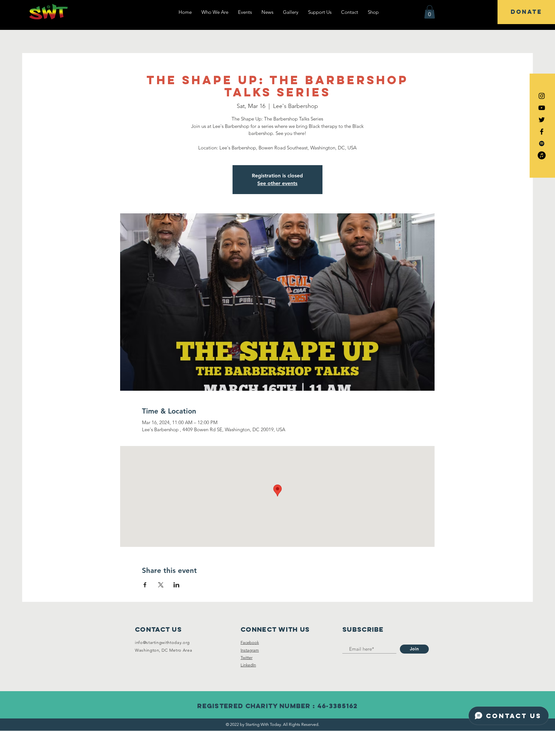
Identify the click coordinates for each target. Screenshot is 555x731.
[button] (429, 12)
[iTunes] (542, 155)
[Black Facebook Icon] (542, 132)
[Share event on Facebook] (145, 584)
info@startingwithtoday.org (162, 642)
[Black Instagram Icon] (542, 96)
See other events (277, 183)
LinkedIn (248, 665)
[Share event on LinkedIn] (176, 584)
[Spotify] (542, 143)
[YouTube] (542, 108)
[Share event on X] (161, 584)
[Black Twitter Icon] (542, 120)
